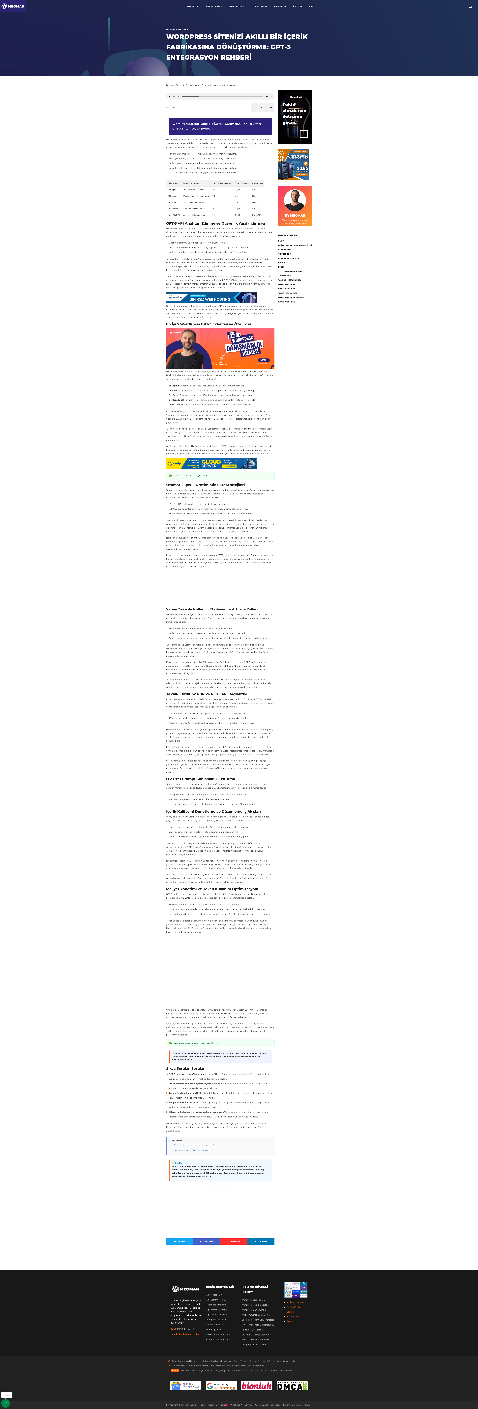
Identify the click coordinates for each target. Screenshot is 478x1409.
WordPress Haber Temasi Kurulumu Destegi (191, 1150)
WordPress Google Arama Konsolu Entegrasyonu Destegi (197, 1145)
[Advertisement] (220, 588)
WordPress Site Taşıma (253, 1300)
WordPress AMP (286, 284)
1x (255, 107)
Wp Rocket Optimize (216, 1315)
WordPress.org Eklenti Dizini (198, 476)
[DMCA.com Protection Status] (292, 1382)
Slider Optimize (214, 1329)
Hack (281, 267)
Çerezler (291, 1312)
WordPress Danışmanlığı (253, 1310)
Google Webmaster (288, 258)
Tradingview (285, 276)
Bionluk (175, 1370)
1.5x (263, 107)
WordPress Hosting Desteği (255, 1305)
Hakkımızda (293, 1316)
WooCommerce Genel (289, 280)
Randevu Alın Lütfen (189, 1334)
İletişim (290, 1321)
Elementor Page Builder (218, 1339)
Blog (281, 241)
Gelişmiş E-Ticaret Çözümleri (256, 1335)
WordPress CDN (286, 289)
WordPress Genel (178, 29)
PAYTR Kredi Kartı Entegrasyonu (257, 1325)
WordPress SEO (286, 302)
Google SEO (284, 254)
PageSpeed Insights (216, 1305)
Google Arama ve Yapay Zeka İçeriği (201, 1043)
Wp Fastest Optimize (216, 1310)
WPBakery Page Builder (218, 1334)
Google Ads (284, 249)
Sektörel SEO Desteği (252, 1330)
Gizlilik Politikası (295, 1307)
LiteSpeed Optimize (216, 1320)
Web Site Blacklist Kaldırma (255, 1340)
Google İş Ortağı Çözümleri (255, 1345)
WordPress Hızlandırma (291, 297)
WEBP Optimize (214, 1325)
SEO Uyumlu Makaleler (290, 271)
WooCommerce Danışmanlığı (256, 1315)
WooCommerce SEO (216, 1300)
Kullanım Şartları (295, 1302)
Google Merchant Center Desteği (258, 1320)
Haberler (283, 263)
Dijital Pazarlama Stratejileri (295, 245)
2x (271, 107)
